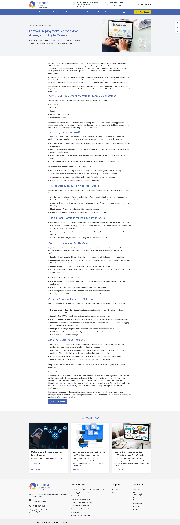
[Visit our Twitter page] (142, 4)
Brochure (129, 12)
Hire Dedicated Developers (80, 499)
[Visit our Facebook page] (139, 4)
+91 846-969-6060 (115, 5)
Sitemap (136, 509)
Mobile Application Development (82, 493)
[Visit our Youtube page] (149, 4)
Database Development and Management (85, 496)
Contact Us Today (57, 402)
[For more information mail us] (177, 31)
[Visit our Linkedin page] (146, 4)
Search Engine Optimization (80, 515)
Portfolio (136, 506)
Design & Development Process (141, 499)
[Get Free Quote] (177, 23)
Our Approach (138, 503)
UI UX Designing (76, 512)
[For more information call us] (107, 4)
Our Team (136, 489)
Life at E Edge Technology (138, 494)
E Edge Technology (60, 522)
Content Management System (81, 502)
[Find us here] (74, 4)
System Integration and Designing (83, 509)
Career (114, 493)
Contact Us (116, 489)
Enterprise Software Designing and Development (88, 489)
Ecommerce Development (80, 506)
